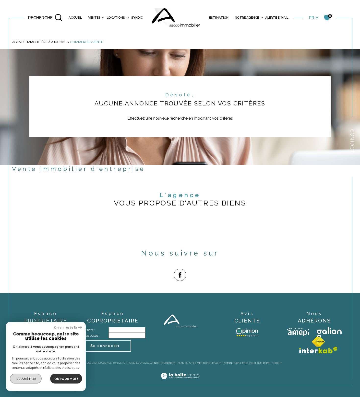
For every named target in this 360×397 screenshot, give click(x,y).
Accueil (75, 17)
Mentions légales (209, 363)
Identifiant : (87, 330)
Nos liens (240, 363)
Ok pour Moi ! (66, 378)
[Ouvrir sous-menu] (103, 17)
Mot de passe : (89, 335)
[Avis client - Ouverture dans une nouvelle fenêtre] (247, 332)
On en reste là (65, 327)
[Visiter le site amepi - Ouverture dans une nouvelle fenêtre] (298, 332)
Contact (352, 141)
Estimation (218, 17)
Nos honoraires (164, 363)
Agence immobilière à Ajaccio (38, 42)
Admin (228, 363)
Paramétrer (25, 378)
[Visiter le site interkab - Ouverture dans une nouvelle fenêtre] (318, 350)
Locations (116, 17)
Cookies (277, 363)
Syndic (137, 17)
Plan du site (186, 363)
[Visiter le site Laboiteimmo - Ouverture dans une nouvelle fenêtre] (180, 381)
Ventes (94, 17)
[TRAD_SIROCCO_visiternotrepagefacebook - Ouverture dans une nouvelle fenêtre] (180, 275)
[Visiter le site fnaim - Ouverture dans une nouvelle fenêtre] (318, 342)
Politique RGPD (259, 363)
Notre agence (247, 17)
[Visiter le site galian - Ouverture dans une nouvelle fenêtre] (329, 332)
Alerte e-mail (276, 17)
